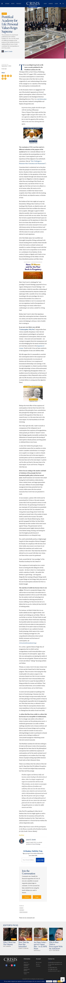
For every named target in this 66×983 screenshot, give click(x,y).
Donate (51, 3)
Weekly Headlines (23, 912)
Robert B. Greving (23, 948)
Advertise (26, 967)
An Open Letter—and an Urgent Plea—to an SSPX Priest (40, 945)
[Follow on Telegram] (14, 965)
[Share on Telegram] (8, 76)
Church (21, 907)
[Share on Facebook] (5, 76)
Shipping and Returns (26, 970)
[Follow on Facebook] (6, 965)
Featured (22, 910)
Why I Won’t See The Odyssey (9, 943)
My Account (38, 962)
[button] (62, 979)
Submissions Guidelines (26, 965)
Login (56, 3)
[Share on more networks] (5, 79)
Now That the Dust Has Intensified (23, 944)
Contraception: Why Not (27, 329)
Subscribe (40, 860)
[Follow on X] (9, 965)
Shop (45, 3)
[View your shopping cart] (60, 4)
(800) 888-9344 (53, 967)
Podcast (18, 3)
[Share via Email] (11, 76)
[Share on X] (3, 76)
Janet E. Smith (8, 51)
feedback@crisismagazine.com (55, 962)
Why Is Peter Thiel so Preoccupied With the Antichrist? (56, 945)
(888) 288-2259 (53, 969)
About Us (26, 962)
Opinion (7, 3)
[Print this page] (3, 79)
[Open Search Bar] (63, 4)
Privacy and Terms (26, 973)
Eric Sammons (7, 946)
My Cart (38, 964)
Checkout (38, 966)
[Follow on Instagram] (12, 965)
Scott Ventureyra (54, 950)
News (12, 3)
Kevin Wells (37, 950)
